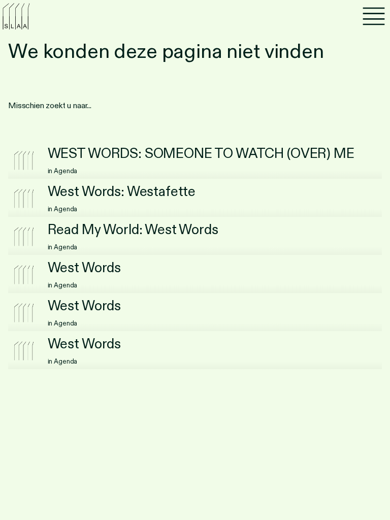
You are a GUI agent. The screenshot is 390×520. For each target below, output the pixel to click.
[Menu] (374, 16)
